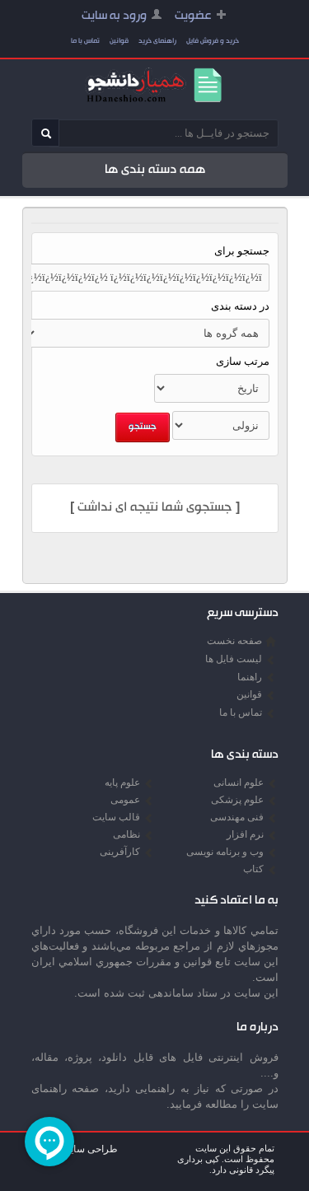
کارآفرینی (120, 851)
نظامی (126, 834)
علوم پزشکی (237, 800)
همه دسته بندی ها (155, 170)
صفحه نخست (234, 641)
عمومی (125, 800)
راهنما (249, 677)
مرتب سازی (242, 361)
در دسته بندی (240, 306)
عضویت (193, 17)
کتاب (253, 869)
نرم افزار (245, 834)
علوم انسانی (238, 782)
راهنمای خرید (157, 41)
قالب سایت (116, 817)
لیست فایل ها (233, 659)
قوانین (119, 41)
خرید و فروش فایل (212, 41)
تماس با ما (85, 41)
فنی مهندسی (237, 817)
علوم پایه (122, 782)
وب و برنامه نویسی (225, 851)
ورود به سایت (114, 17)
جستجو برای (241, 251)
